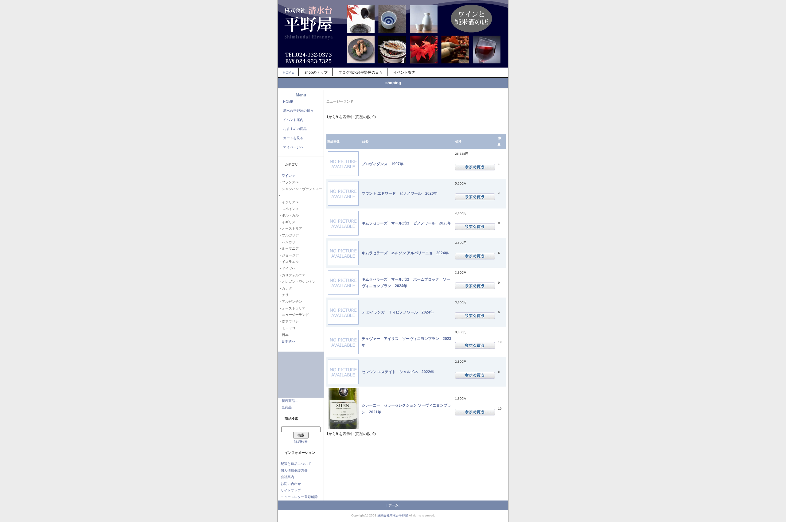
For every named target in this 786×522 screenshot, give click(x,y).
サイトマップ (291, 490)
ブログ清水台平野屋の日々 (360, 72)
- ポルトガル (288, 215)
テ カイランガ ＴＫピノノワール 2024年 (400, 312)
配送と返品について (296, 464)
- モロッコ (286, 328)
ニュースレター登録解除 (299, 497)
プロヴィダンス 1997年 (382, 164)
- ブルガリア (288, 235)
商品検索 (291, 418)
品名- (365, 141)
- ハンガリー (288, 242)
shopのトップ (316, 72)
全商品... (288, 407)
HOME (288, 72)
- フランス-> (288, 182)
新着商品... (290, 401)
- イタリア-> (288, 202)
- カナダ (285, 288)
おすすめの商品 (295, 128)
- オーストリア (290, 228)
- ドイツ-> (286, 268)
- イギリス (286, 222)
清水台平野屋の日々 (298, 110)
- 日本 (283, 335)
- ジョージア (288, 255)
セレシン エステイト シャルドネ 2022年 (398, 372)
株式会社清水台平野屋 (392, 515)
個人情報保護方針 (294, 470)
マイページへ (293, 147)
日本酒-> (288, 341)
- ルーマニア (288, 248)
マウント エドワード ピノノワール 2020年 (400, 193)
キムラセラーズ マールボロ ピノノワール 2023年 (406, 223)
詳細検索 (301, 441)
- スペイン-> (288, 209)
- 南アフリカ (288, 321)
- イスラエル (288, 261)
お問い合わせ (291, 483)
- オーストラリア (291, 308)
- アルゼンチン (290, 301)
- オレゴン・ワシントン (297, 281)
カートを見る (293, 138)
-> (288, 175)
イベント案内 (404, 72)
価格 (458, 141)
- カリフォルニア (291, 275)
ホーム (393, 505)
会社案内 (287, 477)
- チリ (283, 295)
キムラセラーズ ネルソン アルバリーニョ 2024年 (405, 253)
